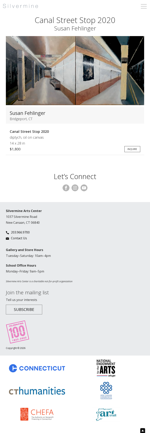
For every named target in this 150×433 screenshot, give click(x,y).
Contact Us (19, 238)
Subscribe (24, 309)
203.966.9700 (20, 232)
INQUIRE (132, 149)
